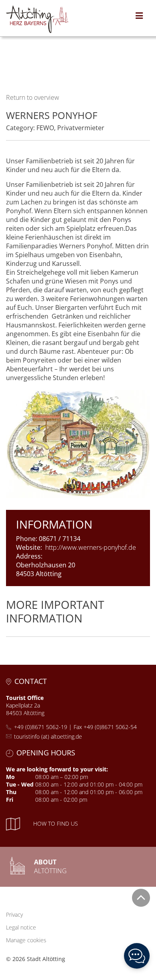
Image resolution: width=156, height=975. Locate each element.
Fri (9, 799)
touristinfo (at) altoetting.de (48, 736)
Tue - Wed (20, 784)
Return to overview (32, 97)
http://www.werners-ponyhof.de (90, 547)
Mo (10, 777)
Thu (11, 792)
